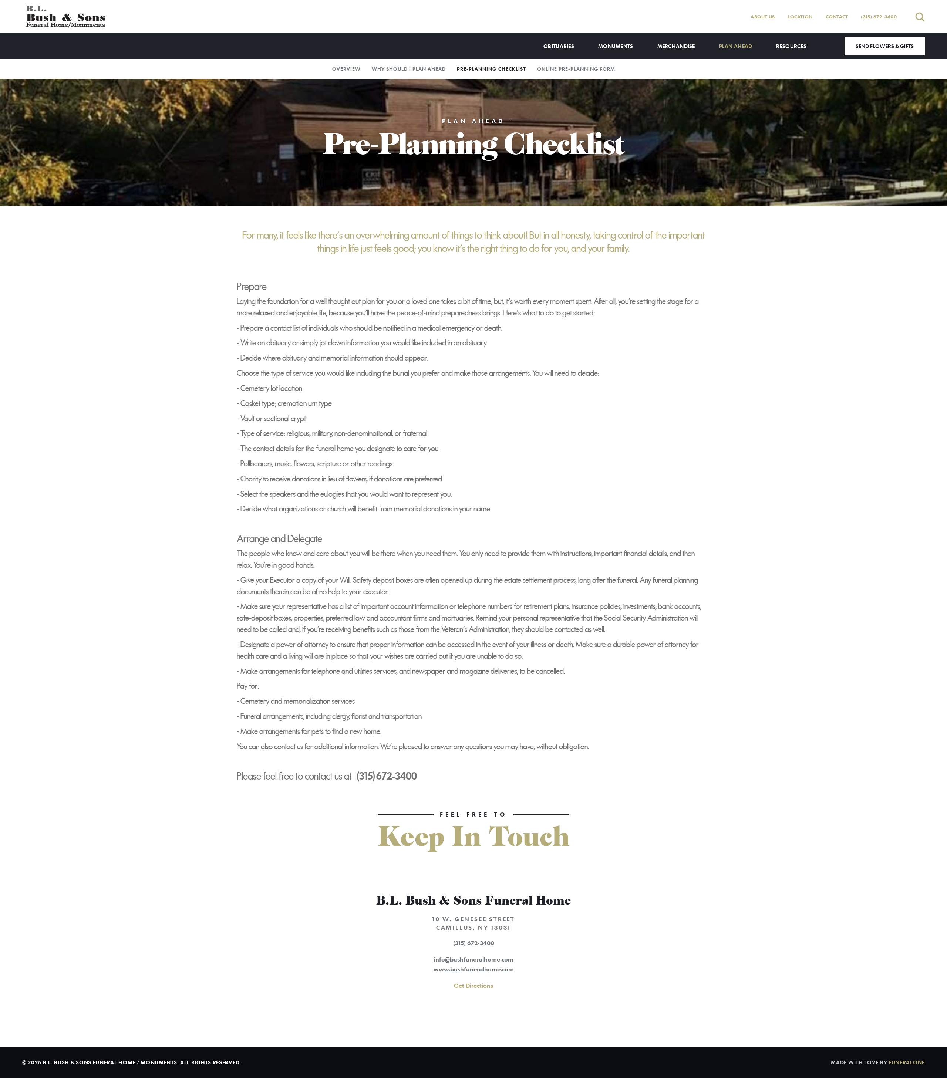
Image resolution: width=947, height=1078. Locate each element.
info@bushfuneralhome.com (473, 959)
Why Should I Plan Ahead (409, 68)
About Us (763, 16)
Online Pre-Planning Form (576, 68)
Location (800, 16)
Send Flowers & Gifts (885, 46)
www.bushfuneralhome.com (474, 969)
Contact (837, 16)
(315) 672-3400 (879, 16)
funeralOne (907, 1062)
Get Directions (473, 985)
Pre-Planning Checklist (491, 68)
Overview (346, 68)
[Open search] (920, 16)
